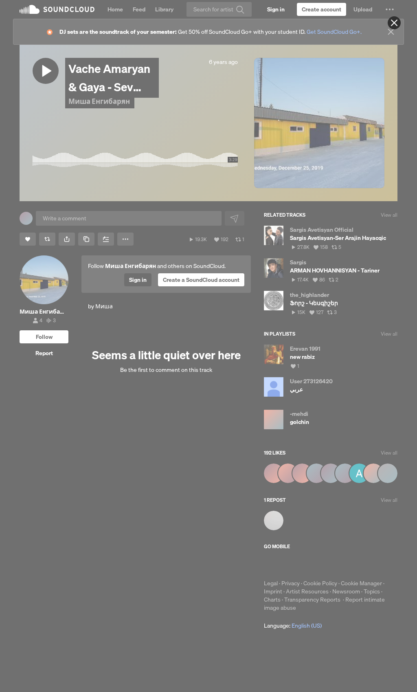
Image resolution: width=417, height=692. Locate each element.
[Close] (394, 22)
